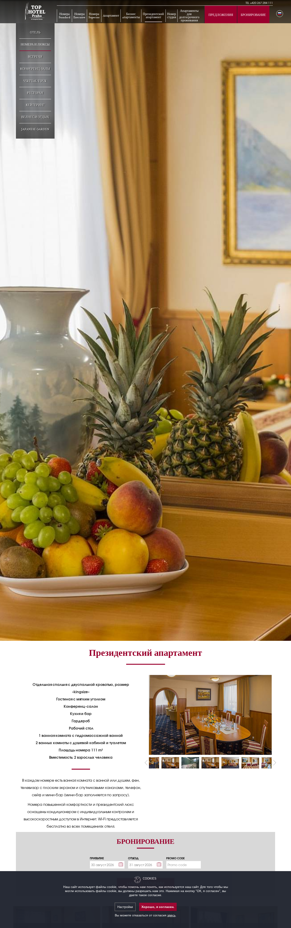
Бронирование (253, 15)
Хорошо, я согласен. (157, 907)
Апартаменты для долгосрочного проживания (189, 15)
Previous (146, 763)
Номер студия (171, 16)
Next (274, 763)
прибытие (97, 858)
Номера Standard (64, 16)
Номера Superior (94, 16)
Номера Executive (79, 16)
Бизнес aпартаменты (131, 16)
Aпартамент (111, 15)
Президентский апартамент (153, 16)
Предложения (220, 15)
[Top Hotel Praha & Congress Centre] (35, 10)
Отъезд (133, 858)
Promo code (175, 858)
